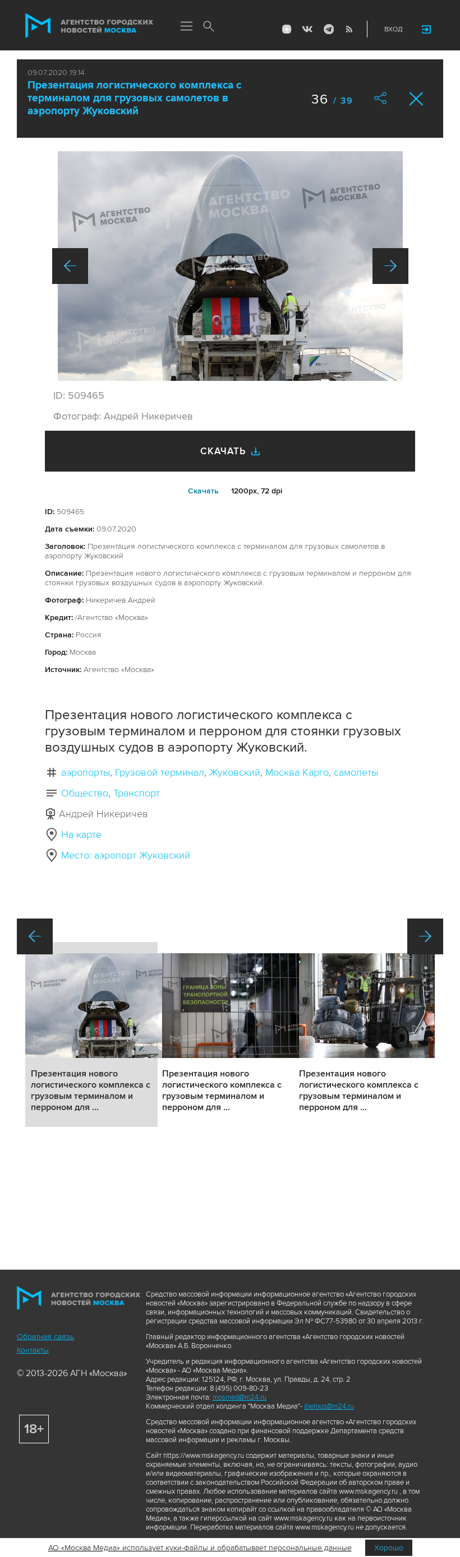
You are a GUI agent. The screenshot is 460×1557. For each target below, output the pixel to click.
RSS (349, 29)
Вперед (390, 266)
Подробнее (91, 1034)
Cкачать (203, 491)
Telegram (328, 29)
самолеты (356, 772)
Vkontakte (307, 29)
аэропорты (85, 772)
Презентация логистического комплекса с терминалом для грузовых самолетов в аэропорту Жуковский (134, 98)
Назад (70, 266)
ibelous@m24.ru (329, 1406)
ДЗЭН (286, 29)
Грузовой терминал (159, 772)
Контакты (33, 1350)
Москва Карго (297, 772)
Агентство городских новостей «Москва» (89, 26)
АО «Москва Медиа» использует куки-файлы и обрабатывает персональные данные (200, 1548)
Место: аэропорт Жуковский (125, 855)
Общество (84, 793)
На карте (81, 834)
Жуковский (234, 772)
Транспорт (136, 793)
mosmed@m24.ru (239, 1397)
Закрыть (416, 98)
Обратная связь (45, 1336)
